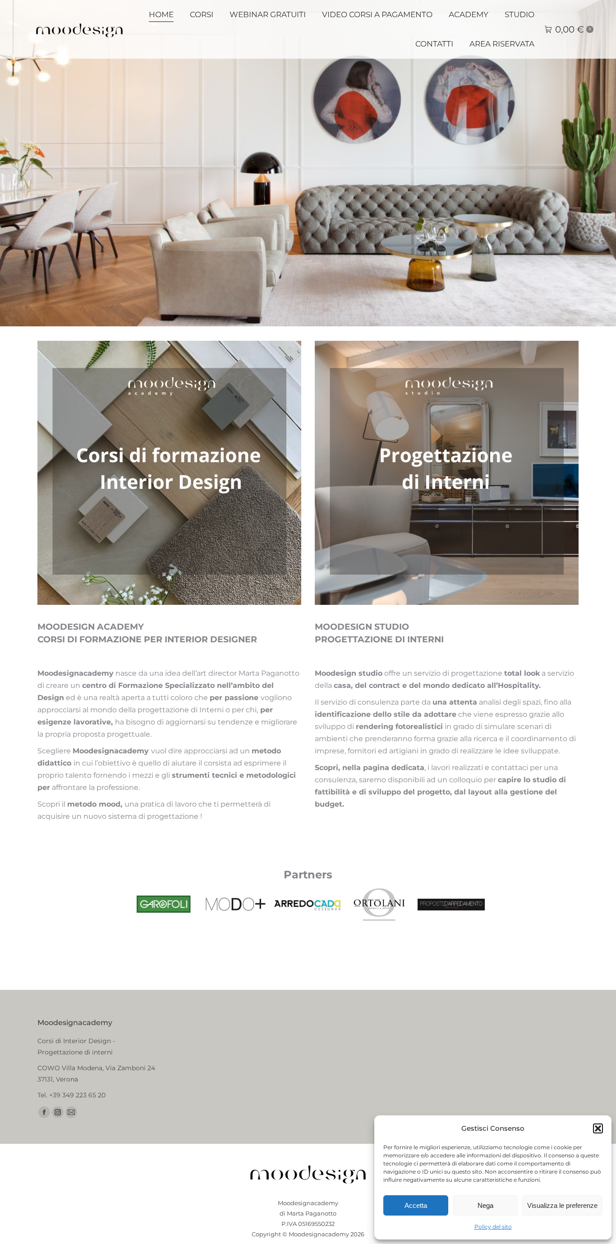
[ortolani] (379, 904)
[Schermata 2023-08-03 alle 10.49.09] (451, 904)
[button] (597, 1128)
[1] (307, 904)
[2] (235, 904)
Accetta (416, 1205)
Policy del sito (493, 1226)
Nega (485, 1205)
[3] (163, 904)
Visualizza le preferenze (562, 1205)
